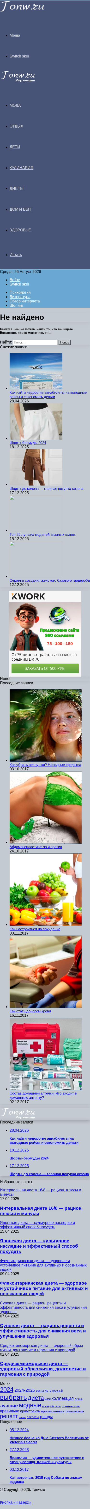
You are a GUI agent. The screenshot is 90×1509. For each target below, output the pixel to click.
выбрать (13, 1397)
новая (45, 1406)
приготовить (30, 1411)
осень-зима (71, 1406)
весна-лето (43, 1390)
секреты (33, 1417)
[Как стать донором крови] (46, 1007)
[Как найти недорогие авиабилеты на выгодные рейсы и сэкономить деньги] (36, 388)
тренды (46, 1417)
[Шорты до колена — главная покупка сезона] (36, 484)
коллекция (63, 1398)
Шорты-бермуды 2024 (28, 443)
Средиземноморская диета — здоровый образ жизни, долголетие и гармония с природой (43, 1369)
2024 (6, 1389)
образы (55, 1406)
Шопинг (16, 305)
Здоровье (20, 230)
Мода (15, 105)
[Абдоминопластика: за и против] (46, 842)
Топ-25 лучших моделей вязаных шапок (43, 534)
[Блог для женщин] (22, 11)
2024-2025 (24, 1390)
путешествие (75, 1411)
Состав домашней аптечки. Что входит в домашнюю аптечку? (43, 1095)
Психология (20, 292)
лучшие (9, 1405)
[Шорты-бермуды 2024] (36, 438)
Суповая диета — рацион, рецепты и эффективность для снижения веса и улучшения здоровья (43, 1331)
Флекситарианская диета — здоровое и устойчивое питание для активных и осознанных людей (44, 1288)
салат (22, 1417)
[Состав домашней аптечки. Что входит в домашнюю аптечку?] (46, 1089)
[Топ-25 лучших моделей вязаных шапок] (36, 530)
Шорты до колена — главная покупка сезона (46, 488)
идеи (48, 1398)
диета (36, 1397)
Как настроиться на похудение (35, 929)
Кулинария (21, 168)
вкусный (57, 1390)
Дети (15, 147)
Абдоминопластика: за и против (36, 847)
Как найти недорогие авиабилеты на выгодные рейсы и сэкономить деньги (48, 394)
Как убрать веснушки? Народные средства (45, 765)
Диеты (17, 188)
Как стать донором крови (30, 1011)
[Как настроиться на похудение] (46, 925)
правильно (9, 1411)
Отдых (16, 126)
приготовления (53, 1411)
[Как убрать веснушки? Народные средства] (46, 760)
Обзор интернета (25, 301)
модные (30, 1405)
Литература (20, 297)
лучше (79, 1398)
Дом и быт (20, 209)
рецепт (9, 1416)
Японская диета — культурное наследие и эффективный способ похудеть (39, 1246)
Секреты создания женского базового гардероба (50, 580)
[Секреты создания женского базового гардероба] (36, 576)
